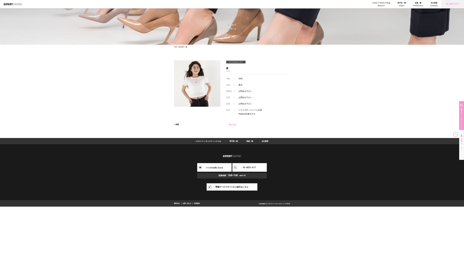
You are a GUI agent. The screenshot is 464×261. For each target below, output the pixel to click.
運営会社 (177, 203)
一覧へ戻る (232, 124)
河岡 (177, 124)
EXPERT (181, 47)
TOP (175, 47)
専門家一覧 (233, 141)
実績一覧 (249, 141)
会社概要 (265, 141)
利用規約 (197, 203)
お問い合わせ (187, 203)
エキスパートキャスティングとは (208, 141)
